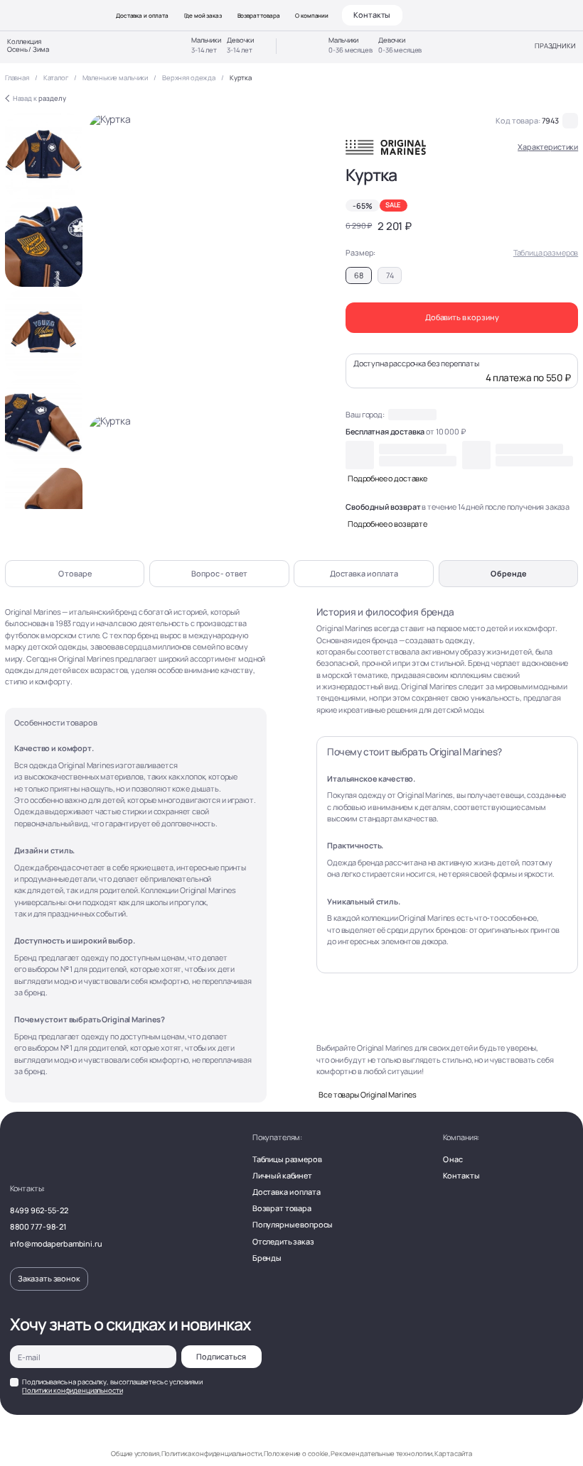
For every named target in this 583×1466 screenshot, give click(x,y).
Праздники (555, 46)
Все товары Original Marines (367, 1094)
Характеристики (548, 147)
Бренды (267, 1257)
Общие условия (135, 1453)
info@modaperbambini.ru (56, 1243)
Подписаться (221, 1356)
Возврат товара (258, 15)
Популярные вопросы (292, 1224)
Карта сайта (452, 1453)
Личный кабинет (282, 1175)
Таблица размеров (545, 252)
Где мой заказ (203, 15)
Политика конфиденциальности (211, 1453)
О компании (311, 15)
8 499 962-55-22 (39, 1210)
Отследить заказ (283, 1241)
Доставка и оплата (142, 15)
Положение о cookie (296, 1453)
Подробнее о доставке (387, 478)
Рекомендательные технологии (381, 1453)
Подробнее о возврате (387, 523)
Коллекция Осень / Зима (27, 46)
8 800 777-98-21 (38, 1226)
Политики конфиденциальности (72, 1390)
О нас (453, 1159)
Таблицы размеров (287, 1159)
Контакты (371, 14)
